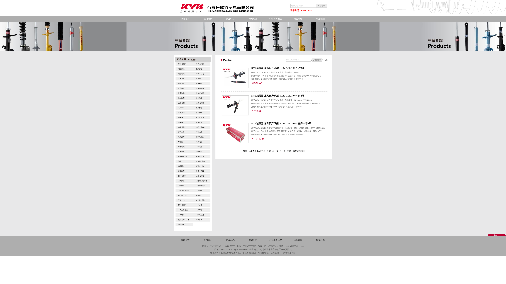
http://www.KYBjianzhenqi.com (234, 249)
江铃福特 (199, 152)
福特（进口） (200, 127)
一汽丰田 (199, 210)
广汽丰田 (181, 132)
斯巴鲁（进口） (183, 195)
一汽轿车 (181, 215)
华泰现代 (181, 147)
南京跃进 (181, 166)
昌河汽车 (181, 83)
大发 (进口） (182, 103)
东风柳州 (199, 113)
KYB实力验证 (275, 19)
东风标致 (199, 108)
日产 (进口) (182, 176)
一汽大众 (199, 205)
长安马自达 (200, 88)
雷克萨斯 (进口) (183, 156)
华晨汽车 (199, 142)
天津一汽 (181, 200)
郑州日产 (199, 220)
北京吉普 (199, 69)
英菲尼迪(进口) (183, 220)
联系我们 (320, 19)
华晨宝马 (181, 142)
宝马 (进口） (200, 64)
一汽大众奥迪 (183, 210)
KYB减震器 (250, 253)
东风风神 (181, 113)
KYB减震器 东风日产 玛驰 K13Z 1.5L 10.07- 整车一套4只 (281, 123)
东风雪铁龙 (200, 117)
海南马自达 (200, 137)
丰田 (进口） (182, 127)
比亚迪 (198, 79)
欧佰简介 (208, 19)
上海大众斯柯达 (201, 181)
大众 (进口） (200, 103)
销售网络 (298, 19)
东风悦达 (181, 122)
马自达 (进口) (200, 161)
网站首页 (185, 19)
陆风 (179, 161)
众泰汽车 (181, 224)
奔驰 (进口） (200, 74)
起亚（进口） (200, 171)
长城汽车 (181, 98)
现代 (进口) (182, 205)
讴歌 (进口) (200, 166)
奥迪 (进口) (182, 64)
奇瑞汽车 (181, 171)
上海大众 (181, 181)
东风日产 (181, 117)
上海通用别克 (200, 186)
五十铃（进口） (201, 200)
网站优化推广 (264, 253)
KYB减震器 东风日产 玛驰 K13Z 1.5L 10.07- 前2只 (277, 95)
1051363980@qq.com (294, 246)
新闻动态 (253, 19)
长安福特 (199, 83)
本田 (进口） (182, 79)
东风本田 (181, 108)
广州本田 (199, 132)
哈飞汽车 (181, 137)
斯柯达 (198, 195)
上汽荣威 (199, 190)
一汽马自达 (200, 215)
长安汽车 (181, 93)
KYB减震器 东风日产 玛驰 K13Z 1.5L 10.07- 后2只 (277, 68)
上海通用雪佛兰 (183, 190)
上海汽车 (181, 186)
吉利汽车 (199, 147)
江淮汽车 (181, 152)
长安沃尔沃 (200, 93)
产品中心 (230, 19)
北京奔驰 (181, 69)
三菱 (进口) (200, 176)
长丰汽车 (199, 98)
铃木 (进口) (200, 156)
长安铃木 (181, 88)
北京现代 (181, 74)
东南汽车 (199, 122)
